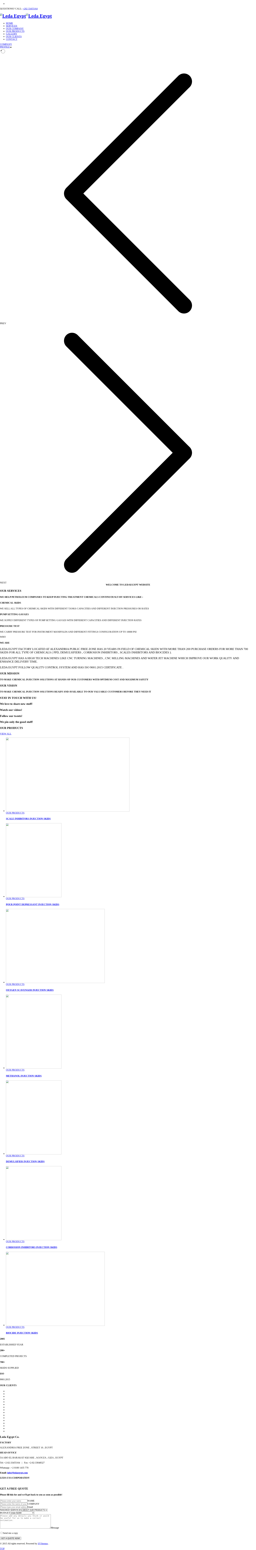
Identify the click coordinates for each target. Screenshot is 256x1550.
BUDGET (5, 1512)
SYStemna (43, 1543)
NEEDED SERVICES (11, 1510)
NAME (31, 1500)
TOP (2, 1548)
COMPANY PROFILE (6, 45)
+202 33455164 (30, 8)
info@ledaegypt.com (17, 1472)
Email (30, 1507)
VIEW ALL (5, 733)
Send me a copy (10, 1533)
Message (55, 1527)
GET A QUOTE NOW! (10, 1538)
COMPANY (33, 1504)
